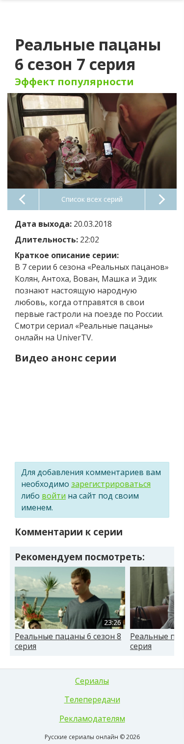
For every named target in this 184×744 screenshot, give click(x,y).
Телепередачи (92, 699)
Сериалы (92, 680)
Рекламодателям (92, 718)
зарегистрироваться (111, 484)
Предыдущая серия (23, 199)
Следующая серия (161, 199)
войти (54, 495)
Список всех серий (92, 199)
